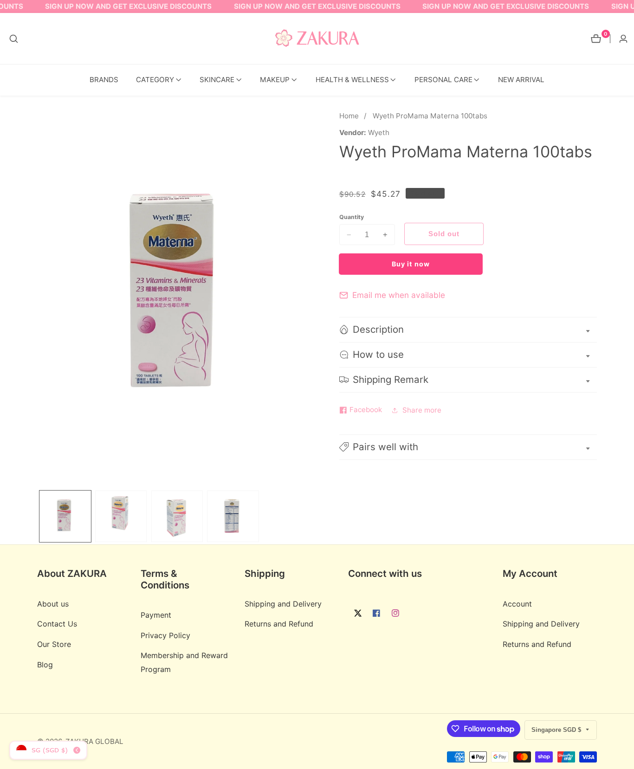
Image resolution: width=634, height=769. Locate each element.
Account (517, 603)
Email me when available (398, 295)
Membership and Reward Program (184, 662)
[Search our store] (13, 39)
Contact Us (57, 623)
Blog (45, 664)
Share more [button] (421, 410)
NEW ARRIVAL (521, 79)
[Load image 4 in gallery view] (233, 516)
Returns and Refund (279, 623)
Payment (156, 615)
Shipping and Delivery (283, 603)
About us (53, 603)
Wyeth (378, 132)
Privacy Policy (165, 635)
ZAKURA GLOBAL (94, 741)
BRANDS (104, 79)
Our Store (54, 644)
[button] (155, 80)
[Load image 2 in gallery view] (121, 516)
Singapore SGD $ (557, 729)
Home (349, 115)
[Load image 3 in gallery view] (177, 516)
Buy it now (411, 264)
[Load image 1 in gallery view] (65, 516)
